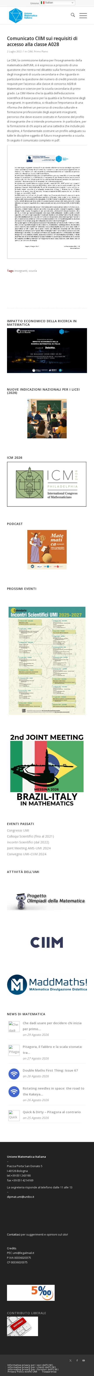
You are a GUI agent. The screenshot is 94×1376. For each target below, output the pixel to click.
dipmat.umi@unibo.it (20, 1197)
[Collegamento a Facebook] (77, 1360)
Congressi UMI (18, 830)
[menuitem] (70, 15)
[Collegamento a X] (70, 1360)
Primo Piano (41, 51)
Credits (11, 1248)
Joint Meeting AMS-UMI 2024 (29, 848)
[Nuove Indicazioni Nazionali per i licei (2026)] (47, 419)
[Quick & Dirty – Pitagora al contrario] (14, 1120)
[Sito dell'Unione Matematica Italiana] (39, 15)
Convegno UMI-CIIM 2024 (26, 854)
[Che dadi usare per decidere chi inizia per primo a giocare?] (14, 1031)
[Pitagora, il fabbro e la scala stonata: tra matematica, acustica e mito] (14, 1054)
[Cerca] (70, 15)
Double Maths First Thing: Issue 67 (50, 1070)
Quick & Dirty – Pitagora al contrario (52, 1112)
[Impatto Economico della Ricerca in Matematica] (47, 372)
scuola (33, 270)
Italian (48, 2)
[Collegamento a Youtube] (83, 1360)
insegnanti (21, 270)
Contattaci (13, 1234)
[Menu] (81, 15)
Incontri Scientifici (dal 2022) (28, 842)
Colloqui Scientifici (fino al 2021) (30, 836)
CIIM (30, 51)
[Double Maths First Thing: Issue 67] (14, 1078)
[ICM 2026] (47, 506)
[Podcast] (47, 550)
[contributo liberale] (22, 1335)
